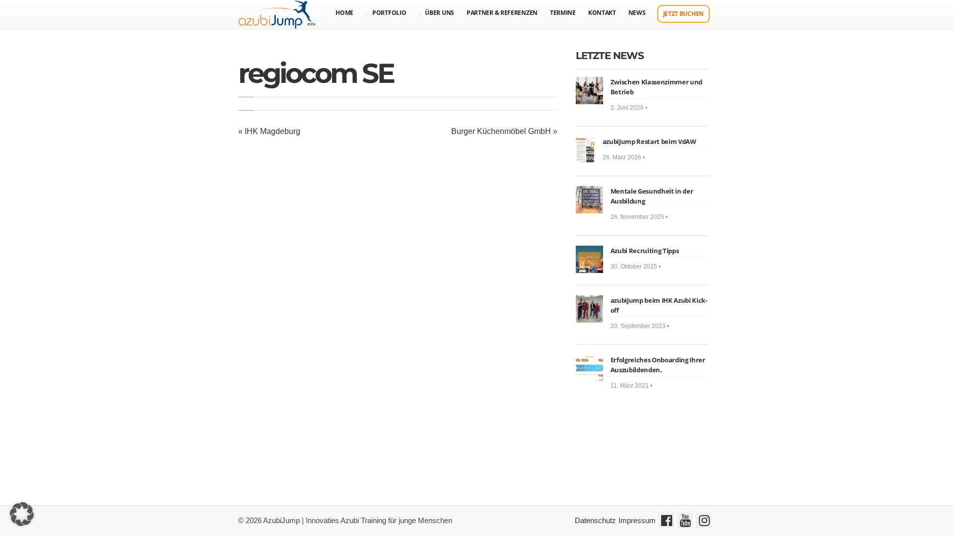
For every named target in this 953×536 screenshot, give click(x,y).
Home (344, 12)
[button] (22, 514)
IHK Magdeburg (272, 131)
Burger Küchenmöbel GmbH (501, 131)
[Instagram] (704, 520)
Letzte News (610, 56)
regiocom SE (315, 73)
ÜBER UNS (439, 12)
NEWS (637, 12)
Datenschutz (595, 521)
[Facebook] (666, 520)
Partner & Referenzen (502, 12)
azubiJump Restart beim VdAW (649, 141)
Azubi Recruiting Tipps (645, 250)
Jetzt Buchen (683, 13)
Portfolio (389, 12)
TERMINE (563, 12)
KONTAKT (602, 12)
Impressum (637, 521)
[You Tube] (685, 520)
